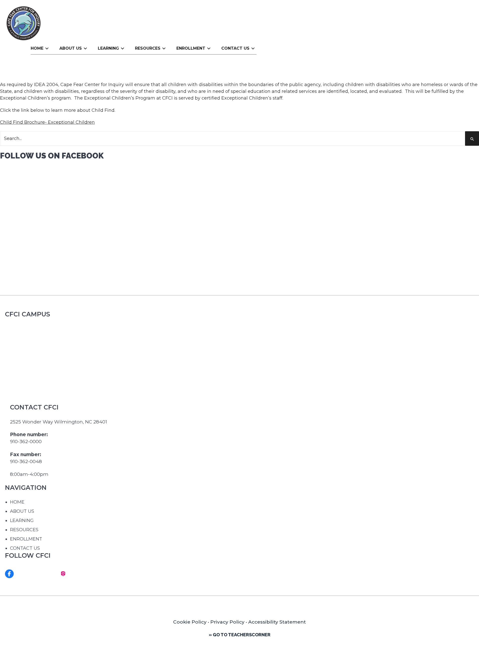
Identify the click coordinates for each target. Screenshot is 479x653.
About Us (70, 48)
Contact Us (235, 48)
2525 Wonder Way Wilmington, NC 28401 (58, 422)
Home (37, 48)
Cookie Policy (190, 622)
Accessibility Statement (277, 622)
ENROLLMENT (26, 539)
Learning (108, 48)
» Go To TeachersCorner (239, 634)
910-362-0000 (26, 441)
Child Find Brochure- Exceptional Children (47, 122)
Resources (147, 48)
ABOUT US (22, 511)
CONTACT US (25, 548)
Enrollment (190, 48)
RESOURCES (24, 529)
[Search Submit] (472, 139)
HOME (17, 502)
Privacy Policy (227, 622)
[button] (46, 48)
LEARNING (22, 520)
